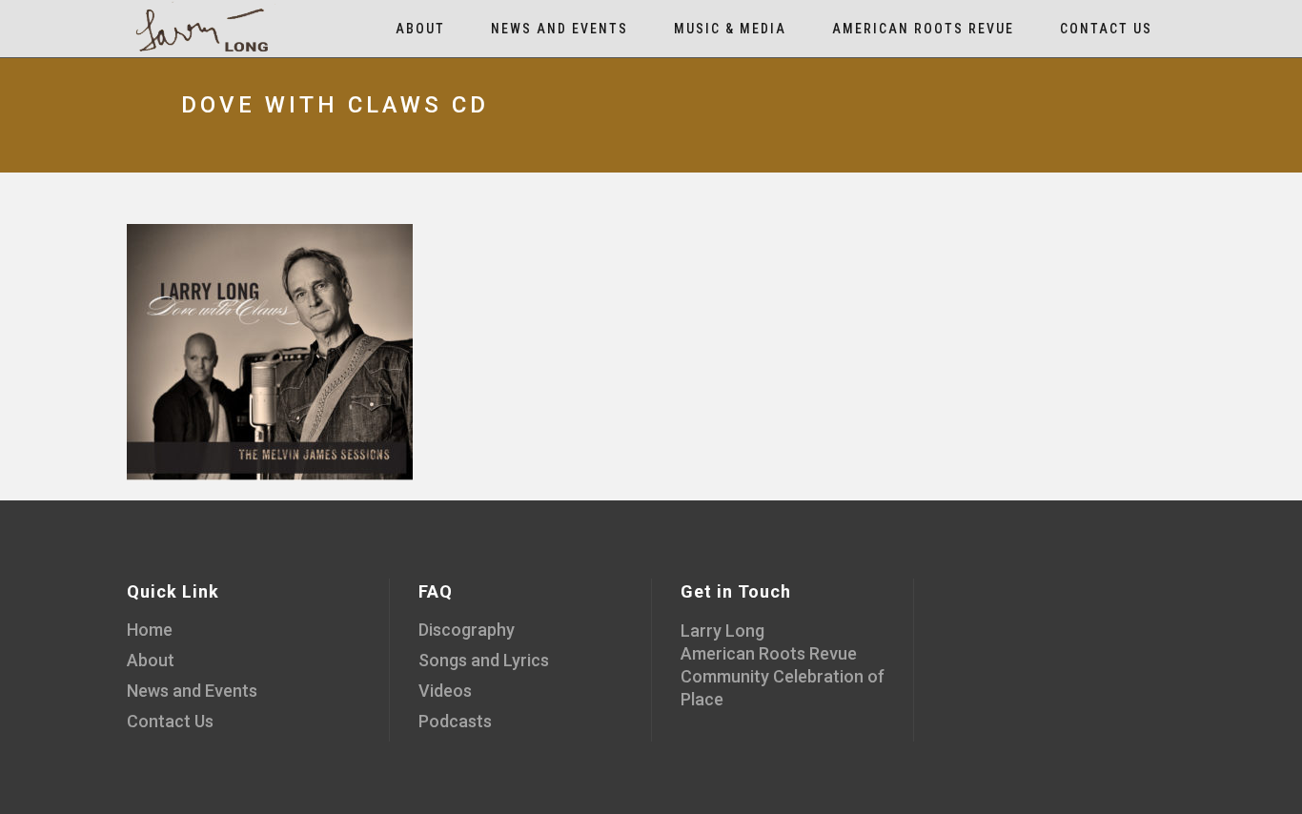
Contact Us (170, 721)
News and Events (192, 691)
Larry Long (722, 631)
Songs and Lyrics (483, 660)
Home (150, 630)
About (150, 660)
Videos (445, 691)
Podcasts (455, 721)
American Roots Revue (769, 653)
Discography (466, 630)
